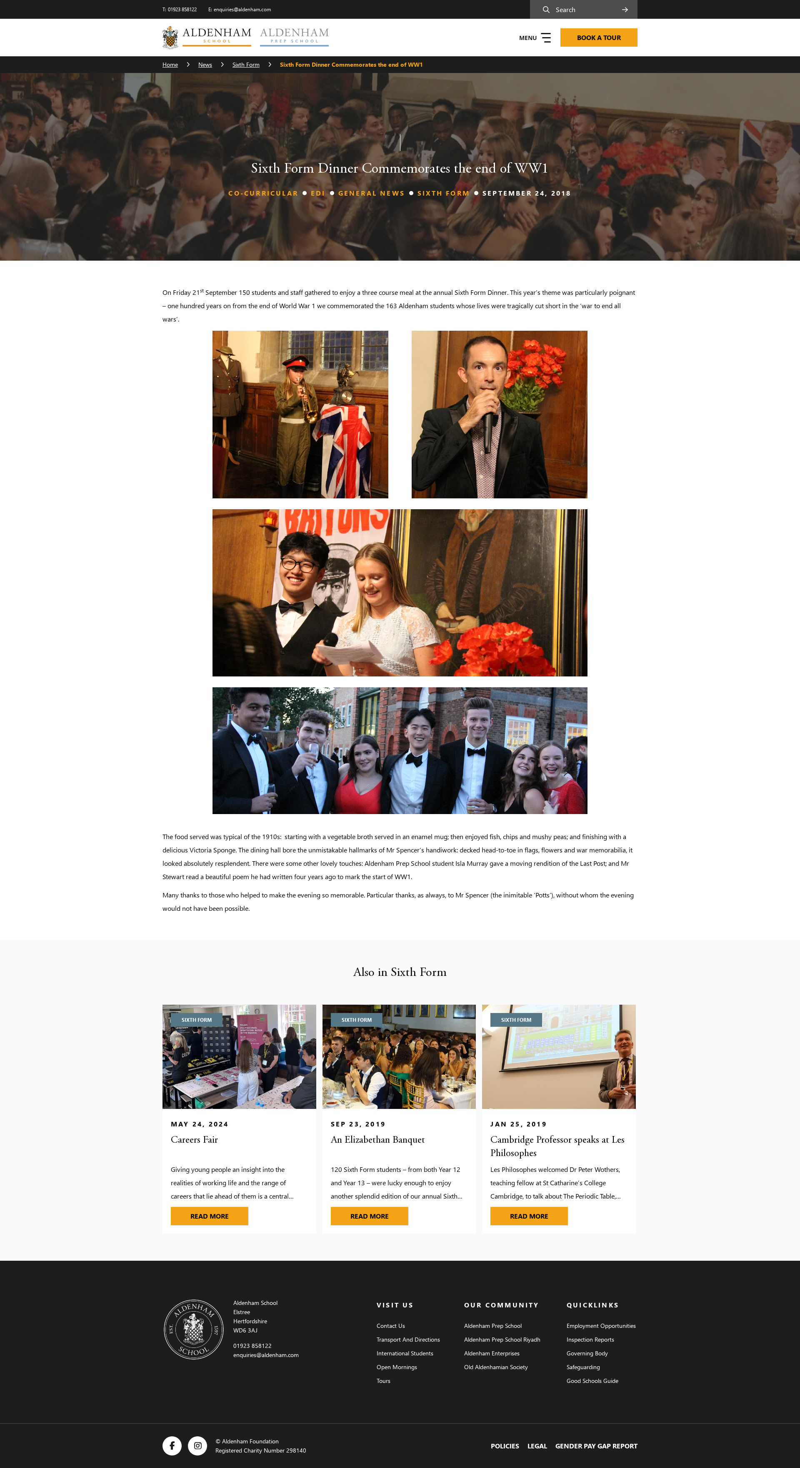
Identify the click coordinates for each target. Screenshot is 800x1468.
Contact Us (391, 1326)
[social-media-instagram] (197, 1445)
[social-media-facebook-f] (172, 1445)
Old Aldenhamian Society (496, 1367)
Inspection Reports (590, 1339)
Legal (537, 1445)
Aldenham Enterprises (492, 1353)
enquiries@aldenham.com (242, 9)
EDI (318, 193)
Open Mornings (397, 1367)
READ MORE (219, 1215)
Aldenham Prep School (493, 1326)
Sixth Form (246, 64)
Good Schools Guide (592, 1381)
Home (170, 64)
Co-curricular (263, 193)
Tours (383, 1381)
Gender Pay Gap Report (596, 1445)
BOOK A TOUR (599, 37)
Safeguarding (583, 1367)
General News (371, 193)
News (205, 64)
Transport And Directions (408, 1339)
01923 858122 (182, 9)
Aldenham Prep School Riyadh (502, 1339)
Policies (505, 1445)
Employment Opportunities (601, 1326)
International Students (405, 1353)
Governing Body (587, 1353)
